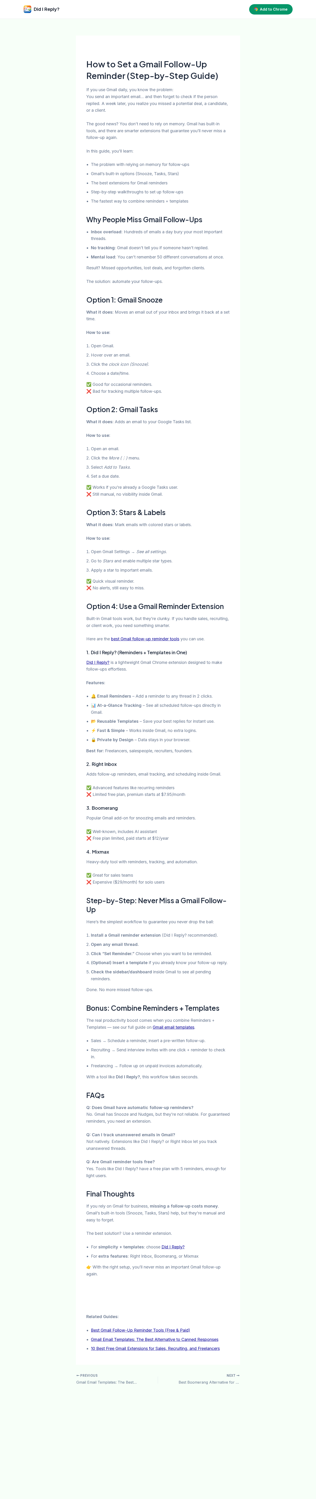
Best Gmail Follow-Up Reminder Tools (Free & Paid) (140, 1330)
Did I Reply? (97, 662)
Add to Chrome (274, 9)
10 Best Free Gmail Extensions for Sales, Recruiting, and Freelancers (155, 1348)
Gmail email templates (173, 1027)
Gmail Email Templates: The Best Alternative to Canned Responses (154, 1339)
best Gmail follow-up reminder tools (145, 638)
